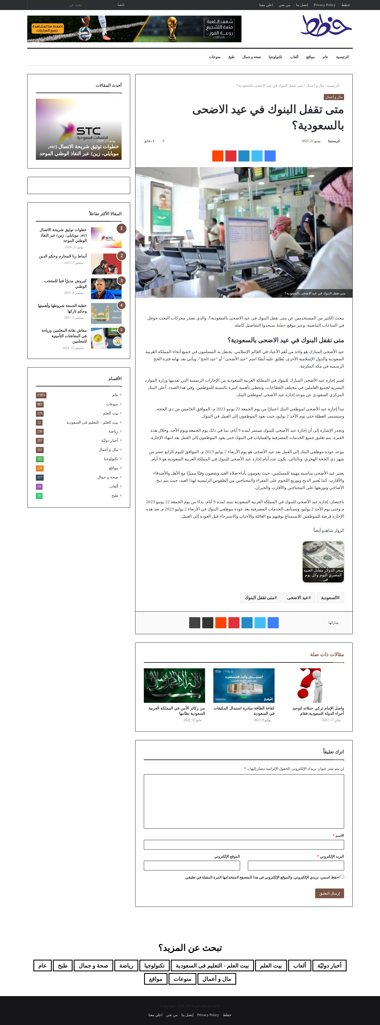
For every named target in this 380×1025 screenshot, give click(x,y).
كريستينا (334, 141)
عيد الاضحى (298, 597)
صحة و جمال (251, 57)
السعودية (329, 597)
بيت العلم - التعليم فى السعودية (212, 965)
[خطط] (326, 25)
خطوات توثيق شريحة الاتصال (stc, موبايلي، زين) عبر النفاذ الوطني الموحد (63, 235)
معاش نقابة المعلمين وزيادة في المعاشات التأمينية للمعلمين (64, 335)
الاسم (338, 835)
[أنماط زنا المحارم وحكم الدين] (106, 264)
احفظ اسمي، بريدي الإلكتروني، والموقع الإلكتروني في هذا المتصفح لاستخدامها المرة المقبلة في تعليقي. (262, 877)
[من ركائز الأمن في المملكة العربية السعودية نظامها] (174, 685)
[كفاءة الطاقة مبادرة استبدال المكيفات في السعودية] (244, 685)
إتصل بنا (302, 5)
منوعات (215, 57)
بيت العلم (110, 413)
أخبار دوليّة (109, 440)
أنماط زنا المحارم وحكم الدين (63, 256)
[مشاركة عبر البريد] (207, 622)
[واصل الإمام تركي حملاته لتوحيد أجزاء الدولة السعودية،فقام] (313, 685)
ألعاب (294, 57)
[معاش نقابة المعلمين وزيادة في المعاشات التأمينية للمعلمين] (106, 338)
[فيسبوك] (270, 156)
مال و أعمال (315, 85)
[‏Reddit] (217, 156)
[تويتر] (257, 156)
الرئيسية (342, 57)
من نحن (284, 5)
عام (325, 57)
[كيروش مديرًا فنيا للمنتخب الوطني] (106, 288)
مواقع (310, 57)
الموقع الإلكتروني (227, 856)
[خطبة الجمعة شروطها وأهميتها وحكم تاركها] (106, 313)
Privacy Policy (325, 5)
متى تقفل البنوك (260, 597)
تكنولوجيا (275, 57)
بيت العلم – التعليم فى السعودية (92, 422)
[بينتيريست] (230, 156)
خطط (345, 5)
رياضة (113, 431)
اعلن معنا (266, 5)
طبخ (231, 57)
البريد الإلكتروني (330, 856)
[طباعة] (194, 622)
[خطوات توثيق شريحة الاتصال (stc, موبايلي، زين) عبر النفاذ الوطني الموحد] (106, 237)
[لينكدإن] (244, 156)
